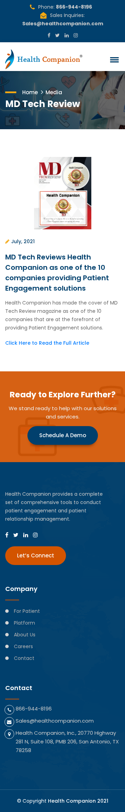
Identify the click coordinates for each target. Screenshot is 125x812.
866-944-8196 (74, 6)
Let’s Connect (35, 555)
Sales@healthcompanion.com (62, 23)
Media (53, 92)
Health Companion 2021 (78, 800)
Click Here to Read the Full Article (47, 342)
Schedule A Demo (62, 435)
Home (30, 92)
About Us (24, 634)
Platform (24, 622)
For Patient (27, 611)
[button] (113, 59)
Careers (23, 646)
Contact (24, 658)
